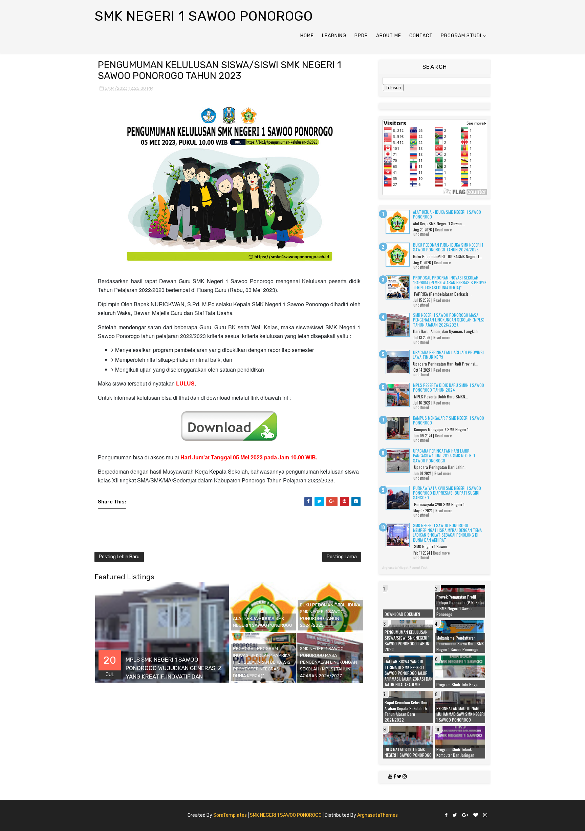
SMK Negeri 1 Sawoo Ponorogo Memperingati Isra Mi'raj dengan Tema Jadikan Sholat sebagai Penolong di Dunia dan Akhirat (447, 532)
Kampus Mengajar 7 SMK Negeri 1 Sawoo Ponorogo (448, 420)
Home (307, 36)
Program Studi (461, 36)
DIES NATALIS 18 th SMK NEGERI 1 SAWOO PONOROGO (408, 752)
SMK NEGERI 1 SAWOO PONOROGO (286, 815)
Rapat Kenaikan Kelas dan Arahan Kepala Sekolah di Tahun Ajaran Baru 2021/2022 (406, 711)
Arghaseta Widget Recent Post (405, 567)
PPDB (361, 36)
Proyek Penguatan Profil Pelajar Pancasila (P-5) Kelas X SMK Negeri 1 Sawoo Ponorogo (460, 605)
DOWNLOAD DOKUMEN (402, 614)
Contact (421, 36)
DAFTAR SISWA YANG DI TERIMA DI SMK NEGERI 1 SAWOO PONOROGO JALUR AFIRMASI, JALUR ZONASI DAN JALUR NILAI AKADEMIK (409, 673)
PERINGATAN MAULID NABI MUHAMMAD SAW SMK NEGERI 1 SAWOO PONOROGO (460, 714)
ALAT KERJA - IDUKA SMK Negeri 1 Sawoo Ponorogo (447, 214)
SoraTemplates (230, 815)
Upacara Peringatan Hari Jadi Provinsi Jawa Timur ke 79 (448, 354)
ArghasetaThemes (377, 815)
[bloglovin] (476, 815)
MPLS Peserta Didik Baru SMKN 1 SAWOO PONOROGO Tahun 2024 (448, 387)
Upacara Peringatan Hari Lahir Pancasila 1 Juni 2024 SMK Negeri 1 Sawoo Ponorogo (444, 455)
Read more (443, 229)
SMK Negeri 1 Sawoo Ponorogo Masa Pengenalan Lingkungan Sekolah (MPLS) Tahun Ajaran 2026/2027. (448, 320)
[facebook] (446, 815)
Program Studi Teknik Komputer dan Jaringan (455, 752)
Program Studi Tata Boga (457, 684)
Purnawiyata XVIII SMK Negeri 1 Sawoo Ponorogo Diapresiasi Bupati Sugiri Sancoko (447, 493)
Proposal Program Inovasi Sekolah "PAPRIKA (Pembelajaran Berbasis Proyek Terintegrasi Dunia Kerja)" (449, 282)
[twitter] (455, 815)
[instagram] (485, 815)
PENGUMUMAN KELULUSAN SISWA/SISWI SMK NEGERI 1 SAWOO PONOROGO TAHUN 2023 (407, 640)
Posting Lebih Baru (119, 557)
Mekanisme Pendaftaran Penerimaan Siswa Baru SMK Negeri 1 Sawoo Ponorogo (460, 643)
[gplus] (465, 815)
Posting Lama (342, 557)
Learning (334, 36)
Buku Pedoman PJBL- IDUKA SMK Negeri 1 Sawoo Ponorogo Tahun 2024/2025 (448, 247)
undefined (421, 234)
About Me (388, 36)
